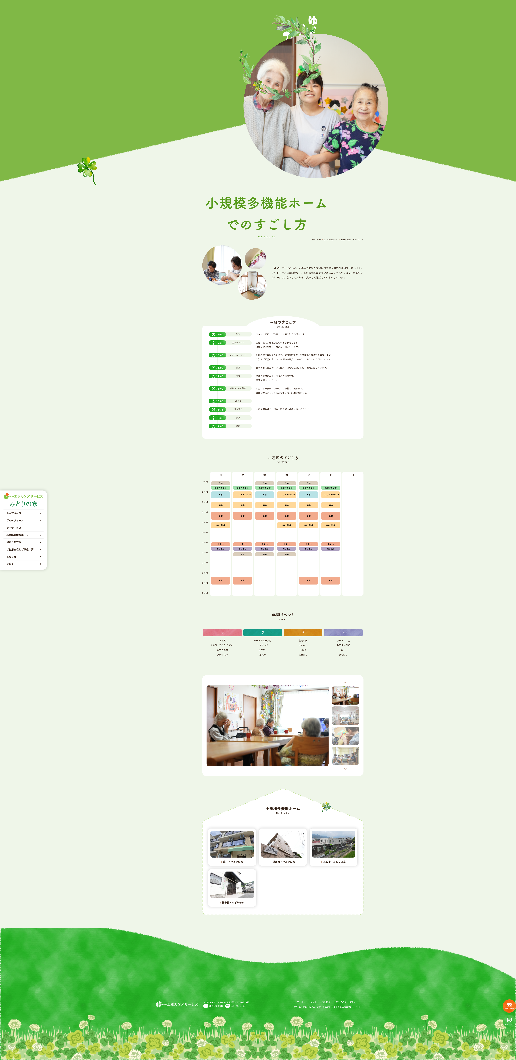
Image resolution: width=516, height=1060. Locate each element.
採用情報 (326, 1002)
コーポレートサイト (307, 1002)
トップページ (316, 239)
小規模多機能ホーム (331, 239)
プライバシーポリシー (347, 1002)
